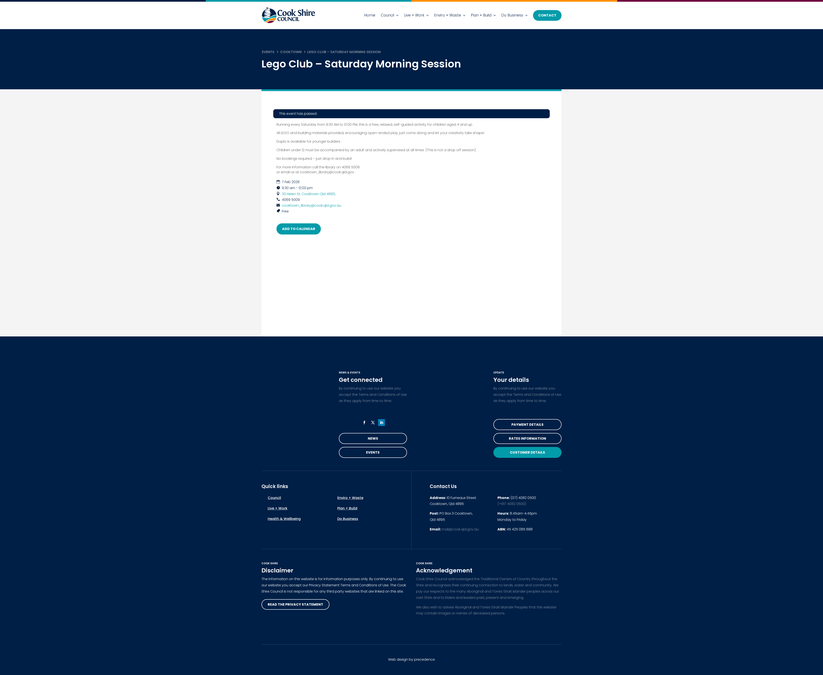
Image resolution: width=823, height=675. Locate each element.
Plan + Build (481, 15)
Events (268, 51)
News (373, 438)
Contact (547, 15)
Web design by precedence (411, 659)
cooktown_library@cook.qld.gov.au (311, 205)
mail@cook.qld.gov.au (460, 529)
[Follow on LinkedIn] (381, 422)
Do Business (512, 15)
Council (387, 15)
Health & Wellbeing (284, 518)
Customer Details (527, 452)
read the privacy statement (295, 604)
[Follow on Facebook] (364, 422)
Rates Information (527, 438)
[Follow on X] (372, 422)
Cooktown (291, 51)
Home (369, 15)
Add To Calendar (298, 228)
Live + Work (414, 15)
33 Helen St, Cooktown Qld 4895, (309, 193)
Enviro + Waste (447, 15)
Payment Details (527, 424)
